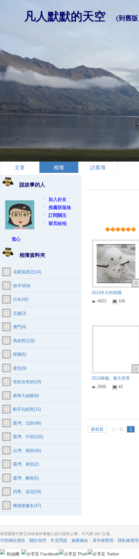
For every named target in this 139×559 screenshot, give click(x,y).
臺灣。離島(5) (26, 478)
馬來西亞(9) (24, 340)
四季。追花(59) (27, 491)
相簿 (59, 167)
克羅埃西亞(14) (27, 271)
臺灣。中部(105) (28, 436)
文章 (20, 167)
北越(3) (19, 313)
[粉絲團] (2, 551)
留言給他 (57, 223)
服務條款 (79, 540)
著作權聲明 (102, 540)
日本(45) (20, 299)
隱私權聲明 (128, 540)
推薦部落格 (59, 207)
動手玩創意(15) (27, 409)
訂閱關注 (57, 215)
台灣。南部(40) (27, 450)
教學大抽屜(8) (26, 395)
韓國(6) (19, 354)
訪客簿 (98, 167)
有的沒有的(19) (27, 381)
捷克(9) (19, 368)
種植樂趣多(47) (27, 505)
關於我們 (37, 540)
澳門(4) (19, 326)
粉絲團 (13, 554)
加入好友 (57, 199)
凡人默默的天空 (65, 16)
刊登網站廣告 (12, 540)
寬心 (16, 239)
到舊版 (128, 18)
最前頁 (97, 429)
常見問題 (58, 540)
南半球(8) (21, 285)
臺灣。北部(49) (27, 423)
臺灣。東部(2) (26, 464)
